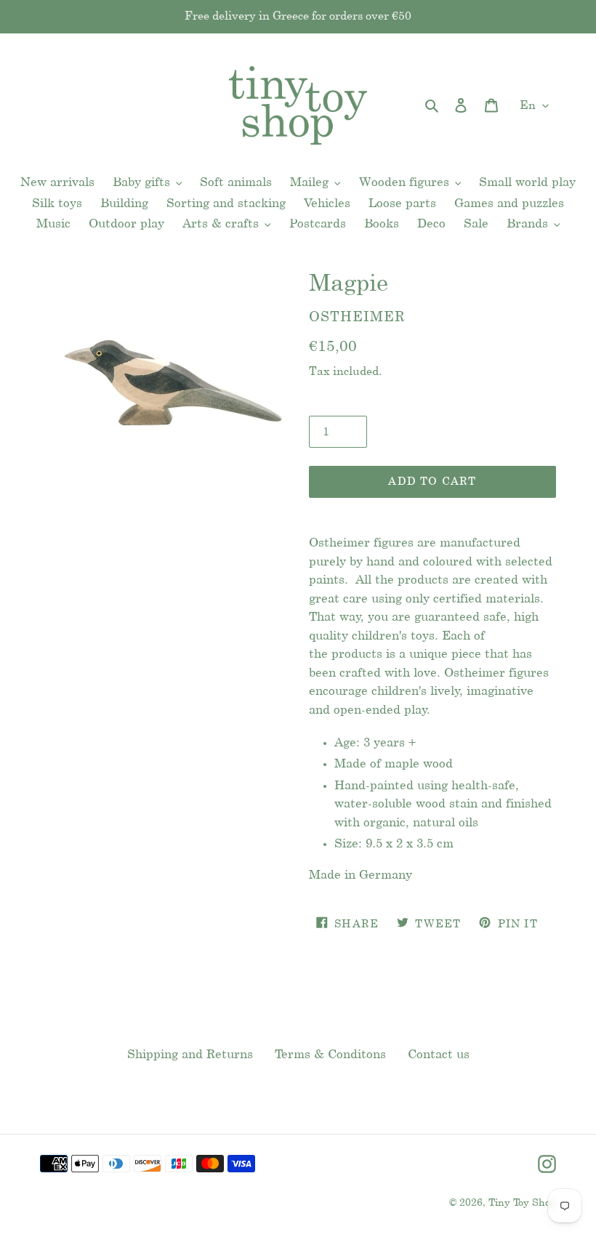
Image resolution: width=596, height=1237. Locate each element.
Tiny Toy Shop (522, 1203)
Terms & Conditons (330, 1054)
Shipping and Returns (190, 1054)
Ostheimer (357, 317)
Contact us (439, 1054)
